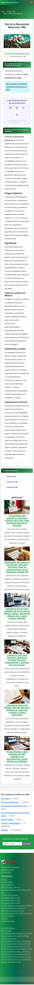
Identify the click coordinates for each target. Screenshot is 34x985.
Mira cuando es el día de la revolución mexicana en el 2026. (16, 87)
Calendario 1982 (12, 482)
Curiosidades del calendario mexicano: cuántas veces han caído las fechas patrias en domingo (17, 520)
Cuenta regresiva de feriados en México (17, 905)
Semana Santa (7, 882)
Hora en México (7, 884)
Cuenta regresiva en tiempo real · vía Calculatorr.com (17, 121)
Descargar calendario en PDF (12, 910)
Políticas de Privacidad (10, 867)
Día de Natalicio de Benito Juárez (14, 806)
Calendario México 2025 (10, 897)
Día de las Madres (8, 928)
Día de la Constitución (10, 802)
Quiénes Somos (7, 869)
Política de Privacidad (9, 895)
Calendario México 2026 (10, 900)
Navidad (4, 830)
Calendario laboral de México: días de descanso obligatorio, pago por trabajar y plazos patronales (17, 710)
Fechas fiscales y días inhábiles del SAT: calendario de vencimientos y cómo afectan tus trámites (17, 756)
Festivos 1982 (11, 477)
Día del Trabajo (7, 819)
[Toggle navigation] (31, 2)
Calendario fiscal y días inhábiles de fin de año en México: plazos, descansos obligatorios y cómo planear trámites (17, 613)
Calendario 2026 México (17, 979)
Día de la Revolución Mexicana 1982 (17, 25)
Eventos (4, 879)
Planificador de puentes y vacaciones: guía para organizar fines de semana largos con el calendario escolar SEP (17, 567)
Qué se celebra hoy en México (13, 908)
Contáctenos (6, 872)
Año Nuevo (5, 798)
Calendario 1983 (12, 487)
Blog (3, 925)
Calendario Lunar (8, 921)
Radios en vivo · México (10, 887)
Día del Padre (6, 930)
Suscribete (26, 844)
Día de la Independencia (10, 823)
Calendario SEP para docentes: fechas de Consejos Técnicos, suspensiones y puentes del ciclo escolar (17, 660)
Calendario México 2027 (10, 903)
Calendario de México (9, 2)
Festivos (4, 918)
